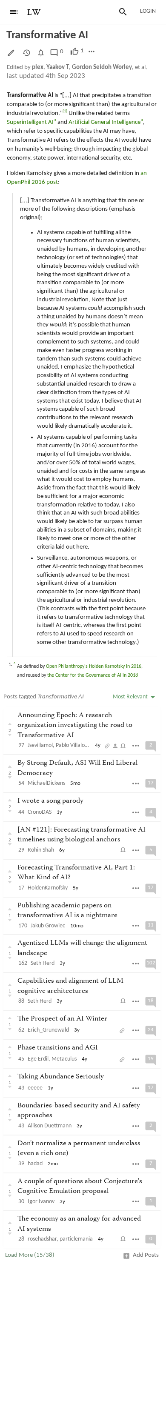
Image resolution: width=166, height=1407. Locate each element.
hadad (35, 1164)
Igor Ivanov (41, 1201)
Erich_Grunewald (48, 1030)
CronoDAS (40, 812)
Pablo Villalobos (74, 745)
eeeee (35, 1088)
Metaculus (64, 1059)
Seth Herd (42, 963)
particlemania (76, 1239)
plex (37, 67)
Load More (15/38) (29, 1255)
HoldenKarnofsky (48, 888)
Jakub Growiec (48, 926)
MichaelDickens (46, 783)
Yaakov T (57, 67)
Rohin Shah (41, 850)
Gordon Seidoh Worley (102, 67)
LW (34, 13)
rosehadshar (42, 1239)
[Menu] (13, 12)
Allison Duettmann (50, 1126)
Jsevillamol (40, 745)
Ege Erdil (38, 1059)
